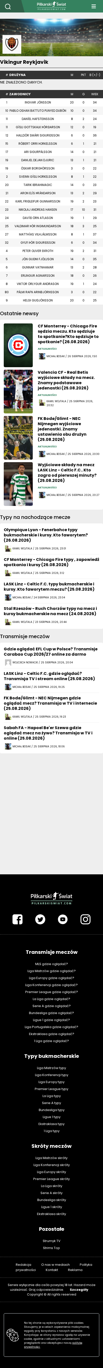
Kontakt (52, 1270)
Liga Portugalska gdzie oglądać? (51, 1027)
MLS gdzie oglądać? (51, 964)
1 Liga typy (52, 1131)
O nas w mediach (55, 1264)
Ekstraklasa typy (51, 1124)
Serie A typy (51, 1103)
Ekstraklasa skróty (51, 1214)
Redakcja (23, 1264)
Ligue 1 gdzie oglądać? (51, 1020)
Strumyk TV (51, 1241)
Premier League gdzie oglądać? (51, 992)
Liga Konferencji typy (51, 1075)
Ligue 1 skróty (51, 1207)
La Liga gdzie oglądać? (51, 999)
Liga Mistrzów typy (51, 1068)
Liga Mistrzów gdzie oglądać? (52, 971)
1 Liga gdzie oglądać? (51, 1041)
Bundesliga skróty (51, 1200)
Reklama (75, 1270)
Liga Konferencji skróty (52, 1165)
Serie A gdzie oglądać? (51, 1006)
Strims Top (51, 1248)
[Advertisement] (51, 808)
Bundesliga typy (51, 1110)
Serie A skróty (51, 1193)
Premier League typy (51, 1089)
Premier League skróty (51, 1179)
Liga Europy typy (51, 1082)
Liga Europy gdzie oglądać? (51, 978)
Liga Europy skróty (51, 1172)
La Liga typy (51, 1096)
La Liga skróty (51, 1186)
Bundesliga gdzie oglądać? (51, 1013)
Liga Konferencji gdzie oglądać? (51, 985)
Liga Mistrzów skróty (52, 1158)
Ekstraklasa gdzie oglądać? (51, 1034)
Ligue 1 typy (51, 1117)
